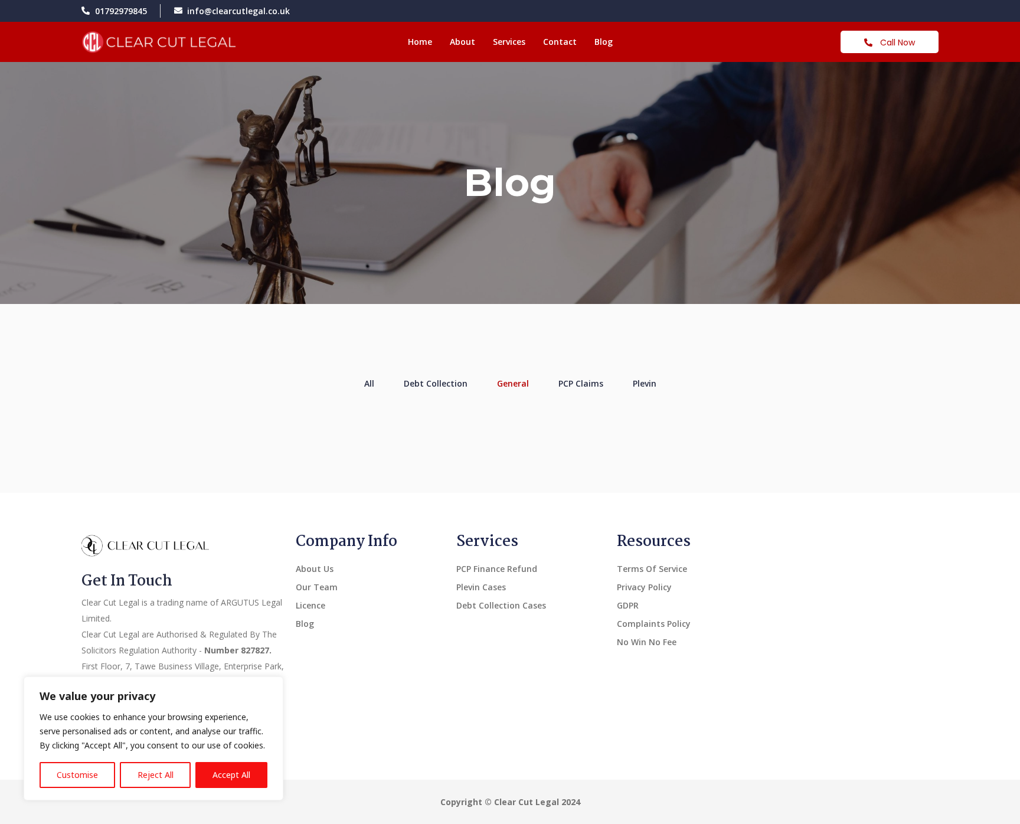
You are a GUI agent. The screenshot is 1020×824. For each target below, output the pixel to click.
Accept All (231, 774)
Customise (77, 774)
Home (420, 41)
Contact (560, 41)
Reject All (156, 774)
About (462, 41)
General (513, 383)
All (369, 383)
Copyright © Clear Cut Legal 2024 (510, 801)
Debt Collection (436, 383)
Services (509, 41)
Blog (603, 41)
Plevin (644, 383)
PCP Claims (580, 383)
